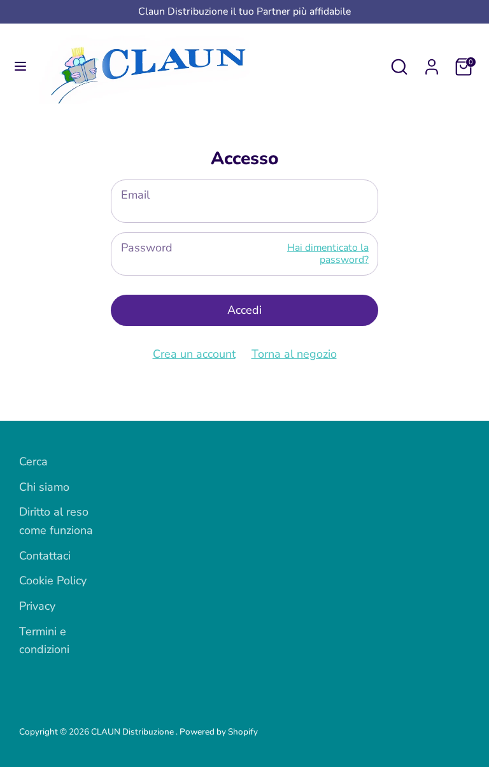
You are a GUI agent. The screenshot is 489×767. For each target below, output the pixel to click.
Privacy (37, 606)
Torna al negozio (294, 354)
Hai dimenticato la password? (328, 254)
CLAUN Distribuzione (133, 732)
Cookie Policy (53, 580)
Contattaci (45, 555)
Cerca (33, 461)
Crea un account (194, 354)
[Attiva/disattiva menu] (20, 66)
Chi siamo (44, 487)
